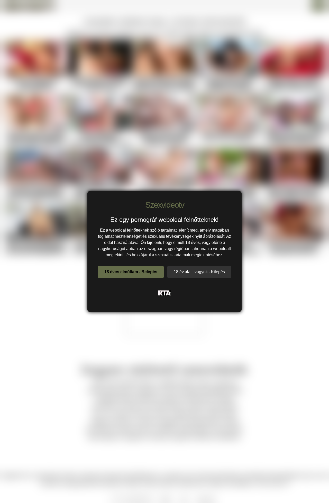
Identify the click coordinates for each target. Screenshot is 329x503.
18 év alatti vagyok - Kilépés (199, 272)
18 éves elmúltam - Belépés (130, 272)
